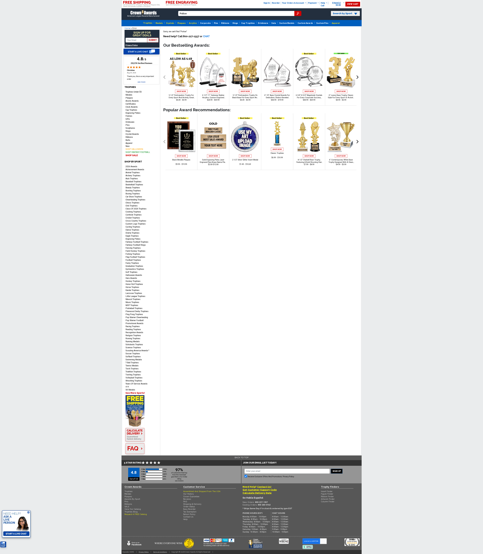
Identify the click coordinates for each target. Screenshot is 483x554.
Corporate (205, 23)
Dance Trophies (132, 230)
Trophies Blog (131, 512)
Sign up (337, 471)
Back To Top (241, 457)
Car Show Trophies (134, 196)
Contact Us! (264, 486)
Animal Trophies (133, 172)
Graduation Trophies (134, 266)
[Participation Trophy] (181, 72)
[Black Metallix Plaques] (181, 136)
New (128, 146)
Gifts (128, 119)
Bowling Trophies (133, 190)
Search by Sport (342, 13)
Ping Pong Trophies (134, 314)
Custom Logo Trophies (136, 224)
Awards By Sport (132, 499)
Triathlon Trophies (133, 371)
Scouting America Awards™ (137, 350)
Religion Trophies (133, 335)
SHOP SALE (132, 155)
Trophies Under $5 (134, 92)
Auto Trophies (132, 178)
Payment (312, 3)
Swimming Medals (134, 359)
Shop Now (181, 91)
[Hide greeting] (28, 512)
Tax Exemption (189, 512)
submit (153, 40)
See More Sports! (135, 393)
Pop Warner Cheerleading (137, 317)
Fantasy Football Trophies (137, 242)
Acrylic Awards (132, 101)
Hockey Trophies (133, 281)
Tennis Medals (132, 365)
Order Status (189, 506)
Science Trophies (133, 347)
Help (323, 3)
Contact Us (188, 517)
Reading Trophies (133, 329)
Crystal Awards (132, 134)
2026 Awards (131, 166)
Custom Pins (322, 23)
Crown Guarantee (191, 496)
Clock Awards (132, 107)
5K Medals (130, 390)
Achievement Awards (135, 169)
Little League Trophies (135, 296)
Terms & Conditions (160, 552)
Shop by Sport (133, 161)
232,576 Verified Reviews (141, 63)
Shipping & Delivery (192, 504)
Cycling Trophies (133, 227)
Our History (188, 494)
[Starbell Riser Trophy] (309, 136)
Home (127, 28)
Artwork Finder (328, 499)
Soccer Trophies (133, 353)
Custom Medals (286, 23)
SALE (127, 506)
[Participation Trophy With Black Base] (245, 72)
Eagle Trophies (132, 236)
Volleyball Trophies (134, 377)
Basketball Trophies (134, 184)
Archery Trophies (133, 175)
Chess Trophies (132, 203)
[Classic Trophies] (277, 133)
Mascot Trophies (133, 299)
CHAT (206, 36)
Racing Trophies (133, 326)
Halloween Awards (134, 275)
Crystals (170, 23)
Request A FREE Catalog (136, 514)
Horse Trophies (132, 287)
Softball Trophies (133, 356)
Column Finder (327, 501)
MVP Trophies (132, 305)
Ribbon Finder (327, 496)
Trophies (147, 23)
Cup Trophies (248, 23)
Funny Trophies (132, 263)
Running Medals (133, 341)
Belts (128, 140)
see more (141, 82)
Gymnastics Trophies (135, 269)
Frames (129, 116)
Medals (159, 23)
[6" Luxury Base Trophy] (341, 72)
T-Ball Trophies (132, 362)
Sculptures (130, 128)
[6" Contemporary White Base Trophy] (341, 136)
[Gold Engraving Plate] (213, 136)
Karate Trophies (132, 290)
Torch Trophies (132, 368)
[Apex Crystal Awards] (277, 72)
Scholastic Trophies (134, 344)
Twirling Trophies (133, 374)
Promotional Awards (134, 323)
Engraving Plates (133, 113)
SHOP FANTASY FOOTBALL (138, 152)
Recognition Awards (134, 332)
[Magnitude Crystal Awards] (309, 72)
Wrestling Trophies (134, 381)
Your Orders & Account (293, 3)
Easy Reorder (189, 509)
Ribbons (225, 23)
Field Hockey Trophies (135, 251)
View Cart (352, 4)
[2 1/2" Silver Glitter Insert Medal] (245, 136)
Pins (216, 23)
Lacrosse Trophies (134, 293)
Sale (273, 23)
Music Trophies (132, 302)
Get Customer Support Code (260, 490)
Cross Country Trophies (136, 221)
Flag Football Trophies (135, 257)
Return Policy (189, 514)
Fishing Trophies (133, 254)
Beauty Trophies (133, 187)
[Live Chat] (141, 51)
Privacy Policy (132, 45)
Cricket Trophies (133, 218)
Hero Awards (131, 278)
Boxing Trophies (133, 193)
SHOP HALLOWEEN (134, 149)
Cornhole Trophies (134, 215)
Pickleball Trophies (134, 308)
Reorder (276, 3)
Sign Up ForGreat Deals (142, 34)
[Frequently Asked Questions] (141, 448)
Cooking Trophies (133, 212)
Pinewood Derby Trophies (137, 311)
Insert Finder (327, 491)
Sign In (267, 3)
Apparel (336, 23)
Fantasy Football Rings (136, 245)
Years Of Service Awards (136, 384)
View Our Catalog (133, 509)
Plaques (181, 23)
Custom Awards (305, 23)
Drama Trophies (132, 233)
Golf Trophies (131, 272)
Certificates (131, 104)
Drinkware (263, 23)
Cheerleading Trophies (135, 199)
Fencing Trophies (133, 248)
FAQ (185, 501)
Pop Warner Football (135, 320)
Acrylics (193, 23)
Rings (235, 23)
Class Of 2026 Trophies (136, 209)
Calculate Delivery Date (257, 493)
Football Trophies (133, 260)
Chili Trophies (131, 206)
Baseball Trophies (133, 181)
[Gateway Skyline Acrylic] (213, 72)
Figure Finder (327, 494)
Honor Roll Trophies (134, 284)
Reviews (187, 499)
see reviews (179, 481)
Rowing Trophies (133, 338)
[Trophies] (141, 411)
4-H (127, 387)
